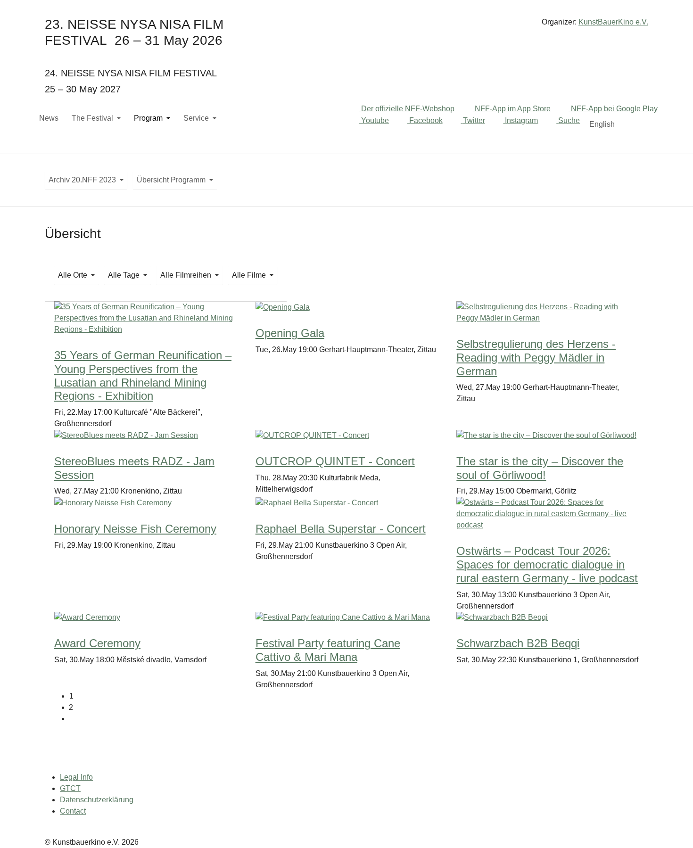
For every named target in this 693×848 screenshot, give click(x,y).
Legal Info (76, 777)
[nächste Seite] (354, 719)
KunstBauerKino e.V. (613, 22)
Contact (73, 811)
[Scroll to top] (672, 827)
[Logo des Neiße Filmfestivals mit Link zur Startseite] (346, 25)
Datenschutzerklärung (96, 800)
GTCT (70, 788)
